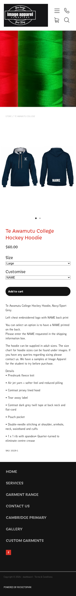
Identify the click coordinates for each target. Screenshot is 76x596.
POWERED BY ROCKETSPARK (18, 587)
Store (9, 116)
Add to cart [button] (15, 291)
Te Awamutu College (24, 116)
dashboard (27, 576)
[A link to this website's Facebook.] (8, 552)
